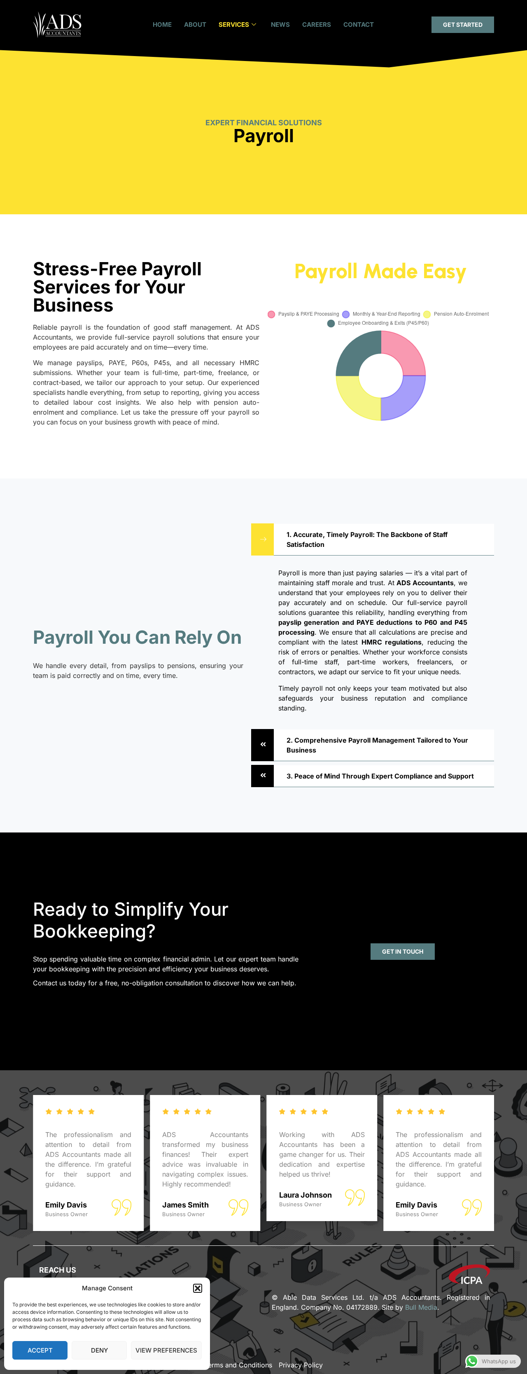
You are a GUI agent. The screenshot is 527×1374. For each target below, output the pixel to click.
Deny (99, 1350)
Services (234, 24)
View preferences (166, 1350)
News (280, 24)
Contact (358, 24)
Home (162, 24)
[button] (198, 1288)
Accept (40, 1350)
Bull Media (421, 1307)
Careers (316, 24)
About (195, 24)
